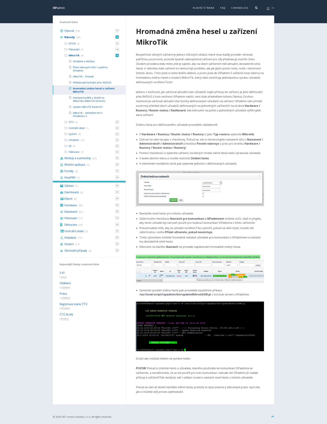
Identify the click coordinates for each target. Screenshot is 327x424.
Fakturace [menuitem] (74, 151)
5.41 (62, 273)
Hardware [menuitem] (70, 205)
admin (59, 8)
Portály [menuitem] (69, 171)
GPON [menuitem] (72, 43)
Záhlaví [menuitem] (69, 186)
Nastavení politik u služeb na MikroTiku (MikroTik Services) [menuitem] (89, 99)
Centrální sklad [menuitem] (77, 128)
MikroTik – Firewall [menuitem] (83, 76)
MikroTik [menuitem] (74, 55)
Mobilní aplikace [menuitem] (74, 164)
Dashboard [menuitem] (71, 192)
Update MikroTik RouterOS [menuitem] (88, 106)
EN (273, 7)
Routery (65, 318)
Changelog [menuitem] (239, 7)
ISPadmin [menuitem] (74, 140)
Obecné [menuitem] (69, 31)
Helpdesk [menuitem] (70, 237)
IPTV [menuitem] (71, 122)
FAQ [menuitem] (222, 7)
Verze (64, 277)
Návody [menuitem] (69, 37)
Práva (63, 294)
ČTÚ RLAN (66, 314)
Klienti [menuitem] (68, 199)
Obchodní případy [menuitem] (75, 250)
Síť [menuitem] (70, 146)
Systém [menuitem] (73, 134)
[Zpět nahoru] (272, 416)
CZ (268, 7)
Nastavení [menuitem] (70, 212)
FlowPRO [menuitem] (70, 177)
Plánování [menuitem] (74, 49)
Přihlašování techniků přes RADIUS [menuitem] (92, 82)
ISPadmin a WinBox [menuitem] (84, 61)
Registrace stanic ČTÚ (74, 304)
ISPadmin (65, 308)
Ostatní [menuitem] (69, 244)
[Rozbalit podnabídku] (117, 30)
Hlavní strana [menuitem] (203, 7)
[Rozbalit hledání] (256, 7)
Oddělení (65, 283)
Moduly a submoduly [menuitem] (77, 158)
